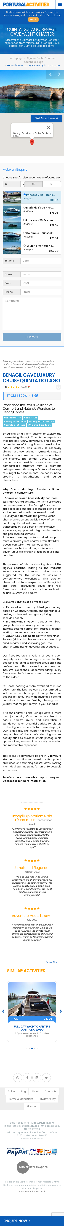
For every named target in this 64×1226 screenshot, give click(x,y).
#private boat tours (14, 425)
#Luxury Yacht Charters (41, 421)
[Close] (48, 127)
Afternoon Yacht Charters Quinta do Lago (32, 1028)
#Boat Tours (30, 417)
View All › (51, 962)
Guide (11, 1091)
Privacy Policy (47, 1099)
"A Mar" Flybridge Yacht (40, 245)
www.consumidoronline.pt (32, 1191)
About (35, 1091)
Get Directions (45, 118)
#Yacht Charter (12, 417)
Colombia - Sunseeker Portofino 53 (40, 233)
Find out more (54, 15)
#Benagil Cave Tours (15, 421)
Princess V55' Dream (39, 220)
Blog (23, 1091)
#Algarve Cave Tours (39, 425)
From (32, 1019)
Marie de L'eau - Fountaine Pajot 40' (40, 207)
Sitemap (32, 1106)
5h (52, 184)
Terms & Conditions (21, 1099)
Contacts (50, 1091)
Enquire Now (16, 1220)
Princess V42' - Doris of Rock (40, 195)
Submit (31, 337)
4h (33, 184)
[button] (32, 142)
